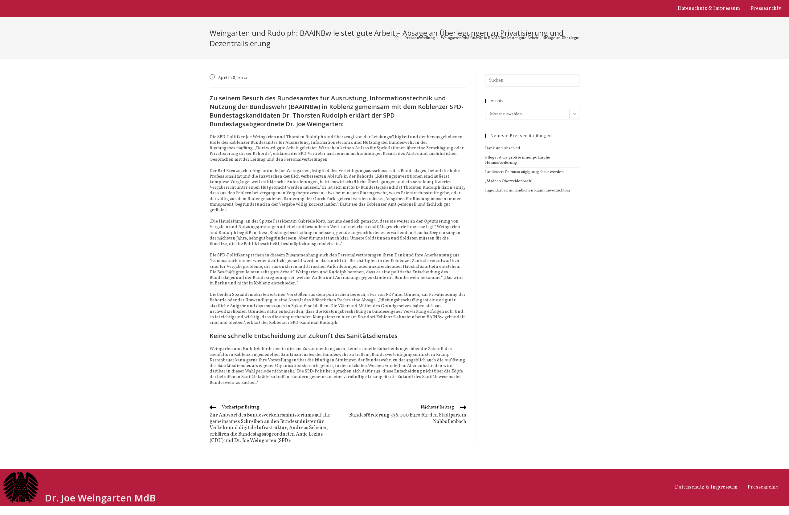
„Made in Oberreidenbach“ (508, 181)
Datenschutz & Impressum (709, 8)
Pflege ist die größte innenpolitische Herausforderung (517, 160)
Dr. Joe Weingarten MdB (100, 497)
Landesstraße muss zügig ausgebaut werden (524, 172)
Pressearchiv (765, 8)
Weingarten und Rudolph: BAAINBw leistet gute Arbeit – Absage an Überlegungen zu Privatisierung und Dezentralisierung (550, 38)
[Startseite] (396, 38)
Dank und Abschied (502, 148)
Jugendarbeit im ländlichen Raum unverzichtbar (527, 190)
